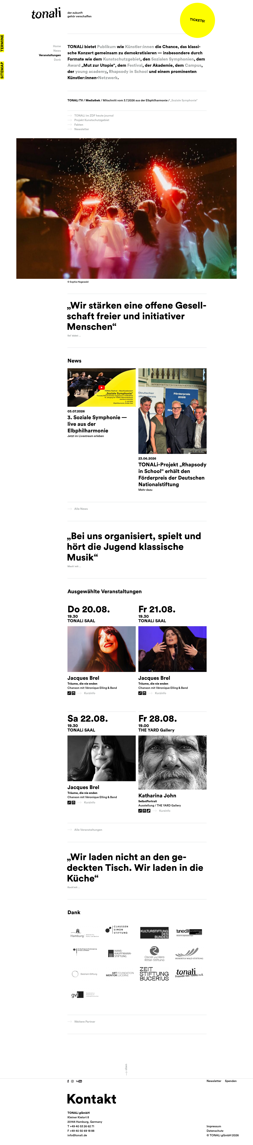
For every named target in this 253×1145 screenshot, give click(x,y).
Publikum (106, 47)
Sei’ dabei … (74, 335)
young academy (90, 72)
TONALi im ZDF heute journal (94, 115)
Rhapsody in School (128, 72)
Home (57, 46)
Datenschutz (215, 1130)
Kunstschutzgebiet (121, 59)
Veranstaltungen (50, 55)
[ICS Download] (73, 693)
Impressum (214, 1126)
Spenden (231, 1081)
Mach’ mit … (74, 566)
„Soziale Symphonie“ (184, 100)
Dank (57, 59)
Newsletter (81, 129)
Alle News (81, 508)
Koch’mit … (73, 887)
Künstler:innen (139, 47)
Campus (193, 65)
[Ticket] (148, 811)
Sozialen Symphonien (172, 59)
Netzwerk (108, 78)
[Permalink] (69, 693)
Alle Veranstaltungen (88, 829)
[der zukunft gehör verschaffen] (46, 13)
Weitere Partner (84, 1021)
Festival (134, 65)
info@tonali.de (77, 1135)
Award (74, 65)
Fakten (78, 124)
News (57, 50)
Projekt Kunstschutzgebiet (91, 120)
